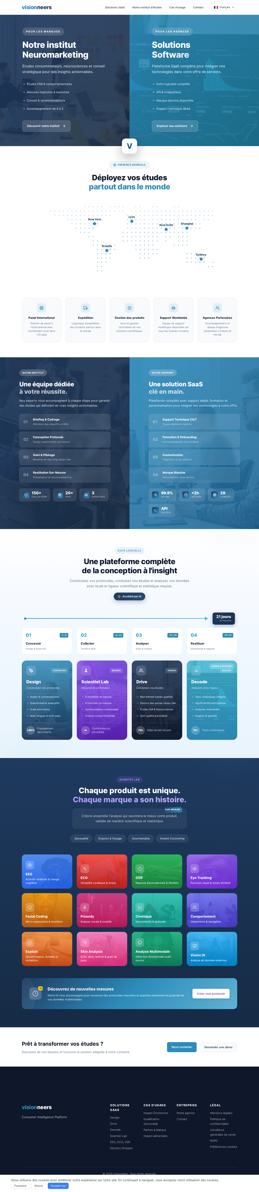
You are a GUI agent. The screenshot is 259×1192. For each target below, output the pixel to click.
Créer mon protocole (211, 993)
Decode (115, 1129)
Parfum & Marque (155, 1130)
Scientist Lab (118, 1136)
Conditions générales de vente (223, 1132)
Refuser (39, 1185)
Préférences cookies (223, 1147)
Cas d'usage (177, 7)
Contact (198, 7)
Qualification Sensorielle (151, 1121)
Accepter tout (58, 1185)
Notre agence (186, 1113)
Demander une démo (218, 1047)
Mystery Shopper (121, 1148)
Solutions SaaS (115, 7)
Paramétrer (20, 1185)
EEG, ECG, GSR (120, 1142)
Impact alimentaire (155, 1136)
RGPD (214, 1140)
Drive (113, 1123)
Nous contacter (182, 1047)
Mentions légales (221, 1113)
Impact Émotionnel (156, 1113)
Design (114, 1117)
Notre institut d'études (147, 7)
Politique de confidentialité (219, 1121)
